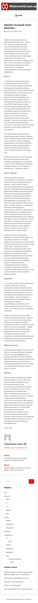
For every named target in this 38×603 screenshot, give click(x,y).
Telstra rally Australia (14, 559)
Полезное (7, 531)
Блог (5, 492)
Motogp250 (9, 528)
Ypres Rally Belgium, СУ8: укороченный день (18, 589)
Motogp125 (9, 524)
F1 (7, 503)
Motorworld (28, 599)
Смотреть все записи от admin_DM (15, 448)
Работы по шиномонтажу (12, 585)
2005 (9, 541)
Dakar (8, 499)
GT (7, 506)
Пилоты (6, 517)
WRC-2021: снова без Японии (13, 582)
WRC (10, 428)
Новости (7, 496)
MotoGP (8, 510)
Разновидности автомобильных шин (16, 578)
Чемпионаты (8, 535)
